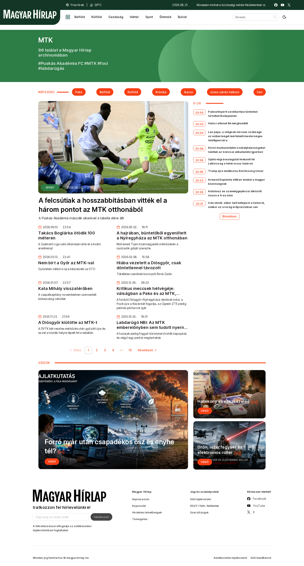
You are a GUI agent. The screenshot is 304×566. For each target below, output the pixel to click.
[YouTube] (282, 5)
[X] (289, 5)
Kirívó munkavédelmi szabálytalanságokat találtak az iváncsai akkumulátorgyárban (236, 149)
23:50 (199, 112)
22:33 (199, 180)
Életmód (165, 17)
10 (130, 350)
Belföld (79, 17)
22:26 (199, 192)
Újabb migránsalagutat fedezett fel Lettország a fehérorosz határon (231, 161)
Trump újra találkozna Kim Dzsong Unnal (235, 171)
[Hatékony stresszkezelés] (229, 394)
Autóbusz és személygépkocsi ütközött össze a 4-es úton (235, 193)
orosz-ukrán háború (224, 92)
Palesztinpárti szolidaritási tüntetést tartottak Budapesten (232, 113)
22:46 (199, 171)
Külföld (96, 17)
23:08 (199, 148)
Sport (149, 17)
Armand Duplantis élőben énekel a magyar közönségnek (236, 181)
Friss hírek (77, 5)
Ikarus (188, 92)
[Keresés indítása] (274, 17)
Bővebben (229, 216)
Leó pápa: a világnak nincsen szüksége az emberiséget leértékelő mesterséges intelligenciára (235, 136)
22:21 (199, 203)
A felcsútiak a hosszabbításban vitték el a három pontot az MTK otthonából (103, 205)
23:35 (199, 124)
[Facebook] (276, 5)
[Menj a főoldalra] (30, 14)
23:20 (199, 132)
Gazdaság (115, 17)
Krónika (161, 92)
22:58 (199, 160)
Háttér (134, 17)
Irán (259, 92)
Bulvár (182, 17)
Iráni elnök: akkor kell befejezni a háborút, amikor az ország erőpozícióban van (236, 205)
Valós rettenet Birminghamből (228, 123)
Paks (78, 92)
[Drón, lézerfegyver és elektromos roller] (229, 445)
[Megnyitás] (68, 17)
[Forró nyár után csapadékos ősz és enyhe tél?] (113, 419)
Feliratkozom (101, 517)
